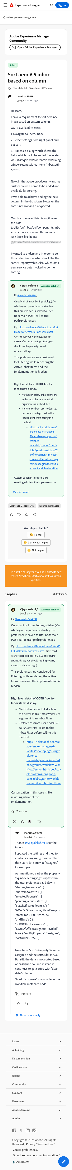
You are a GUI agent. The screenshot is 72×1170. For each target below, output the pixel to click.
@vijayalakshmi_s (36, 843)
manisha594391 (26, 96)
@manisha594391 (26, 295)
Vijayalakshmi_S (29, 285)
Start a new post (40, 576)
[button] (20, 88)
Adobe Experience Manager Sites (21, 17)
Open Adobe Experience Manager (37, 47)
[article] (36, 716)
